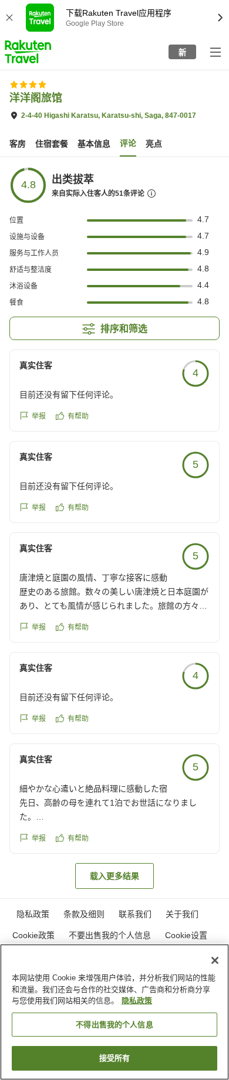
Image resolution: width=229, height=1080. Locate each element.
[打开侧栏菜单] (215, 51)
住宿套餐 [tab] (51, 143)
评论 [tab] (128, 143)
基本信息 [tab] (94, 143)
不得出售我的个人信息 (114, 1024)
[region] (114, 1012)
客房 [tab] (17, 143)
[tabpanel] (114, 527)
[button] (28, 51)
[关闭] (215, 960)
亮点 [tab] (154, 143)
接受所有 (114, 1058)
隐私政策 (137, 1000)
